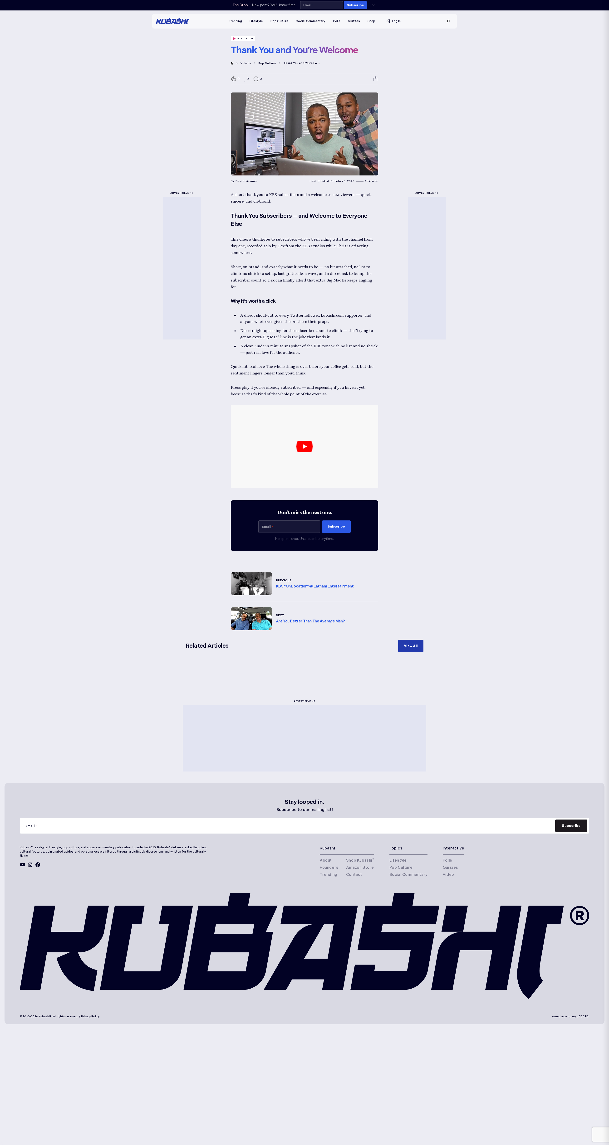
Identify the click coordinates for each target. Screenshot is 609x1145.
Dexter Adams (246, 181)
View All (411, 646)
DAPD (584, 1016)
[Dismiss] (373, 5)
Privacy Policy (90, 1016)
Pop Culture (245, 39)
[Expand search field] (448, 21)
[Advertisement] (182, 268)
